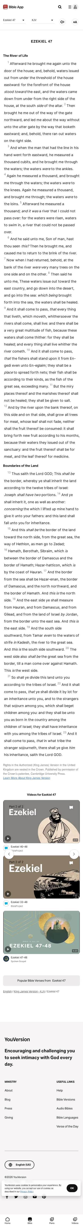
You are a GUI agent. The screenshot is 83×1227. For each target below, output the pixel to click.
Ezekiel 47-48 (22, 957)
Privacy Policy (27, 1191)
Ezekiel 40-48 (22, 846)
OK (72, 1188)
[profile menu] (72, 7)
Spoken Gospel (18, 961)
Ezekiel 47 (9, 19)
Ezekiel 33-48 (22, 902)
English (7, 991)
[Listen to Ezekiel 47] (62, 22)
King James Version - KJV (29, 991)
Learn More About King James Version (26, 778)
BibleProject (17, 850)
